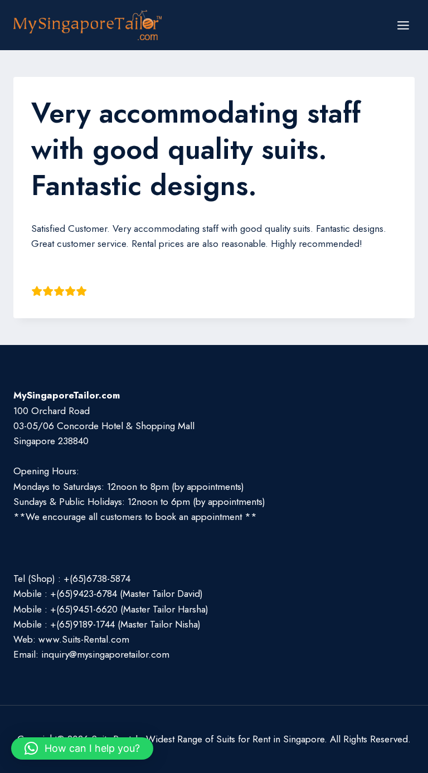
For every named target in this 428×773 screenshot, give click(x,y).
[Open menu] (403, 25)
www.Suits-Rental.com (83, 639)
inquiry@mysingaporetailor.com (105, 654)
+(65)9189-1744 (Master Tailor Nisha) (125, 624)
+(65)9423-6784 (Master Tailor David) (126, 593)
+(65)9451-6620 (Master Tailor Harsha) (129, 609)
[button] (82, 748)
